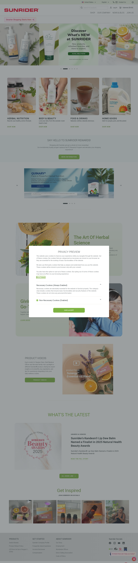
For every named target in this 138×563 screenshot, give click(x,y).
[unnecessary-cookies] (37, 300)
